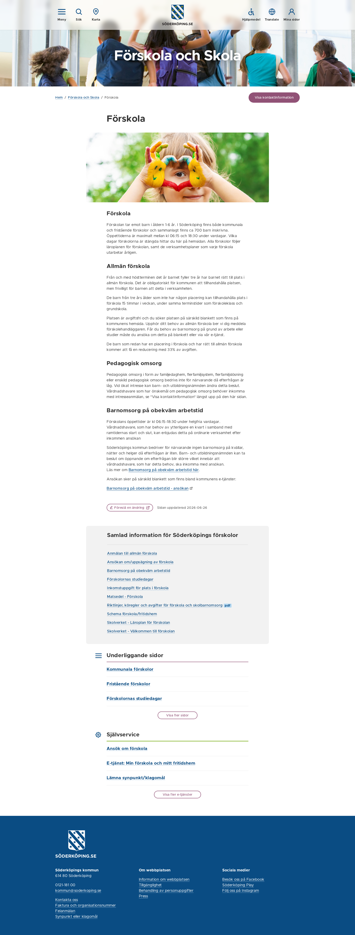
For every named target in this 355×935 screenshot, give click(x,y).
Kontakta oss (66, 900)
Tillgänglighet (150, 885)
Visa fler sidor (177, 715)
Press (143, 896)
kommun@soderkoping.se (78, 891)
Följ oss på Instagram (240, 891)
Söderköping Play (238, 885)
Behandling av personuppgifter (166, 891)
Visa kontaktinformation (274, 97)
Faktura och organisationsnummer (85, 905)
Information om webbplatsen (164, 879)
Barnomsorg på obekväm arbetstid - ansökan (148, 488)
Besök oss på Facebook (243, 879)
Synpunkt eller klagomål (76, 917)
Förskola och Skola (83, 97)
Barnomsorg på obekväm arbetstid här (164, 470)
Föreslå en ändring (129, 507)
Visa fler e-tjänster (177, 794)
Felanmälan (65, 911)
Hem (59, 97)
